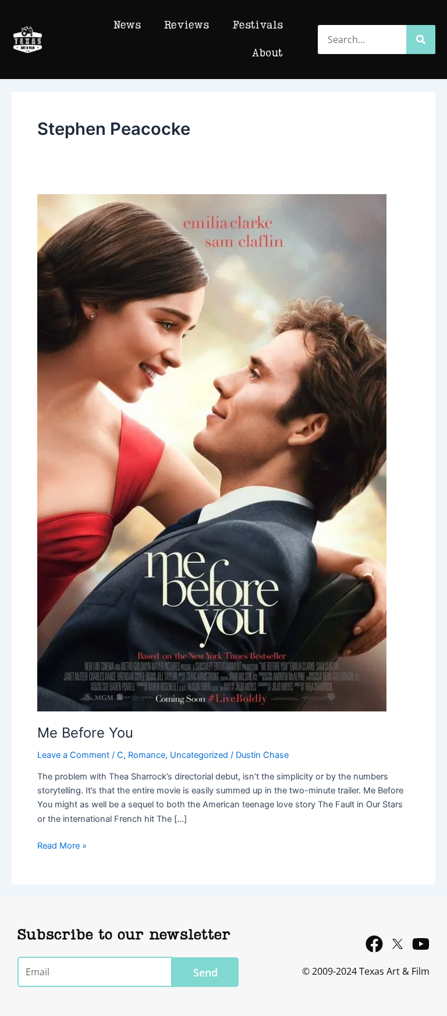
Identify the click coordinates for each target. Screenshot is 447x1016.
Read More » (62, 845)
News (127, 25)
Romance (146, 755)
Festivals (257, 25)
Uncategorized (199, 755)
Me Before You (85, 732)
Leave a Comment (73, 755)
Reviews (186, 25)
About (267, 53)
